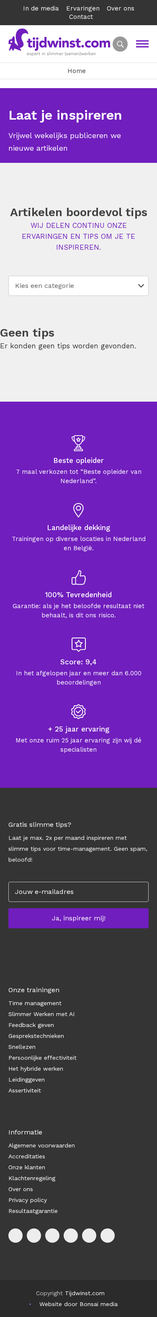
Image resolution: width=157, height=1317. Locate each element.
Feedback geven (31, 1025)
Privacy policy (27, 1200)
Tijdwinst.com (85, 1293)
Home (76, 71)
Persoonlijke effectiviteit (42, 1057)
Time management (35, 1003)
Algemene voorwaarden (41, 1145)
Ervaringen (83, 8)
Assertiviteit (24, 1090)
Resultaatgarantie (33, 1210)
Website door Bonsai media (78, 1304)
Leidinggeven (26, 1079)
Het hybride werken (35, 1068)
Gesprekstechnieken (36, 1035)
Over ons (120, 8)
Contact (81, 17)
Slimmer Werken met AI (41, 1014)
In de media (41, 8)
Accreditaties (26, 1156)
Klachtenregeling (31, 1178)
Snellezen (22, 1046)
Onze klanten (26, 1167)
